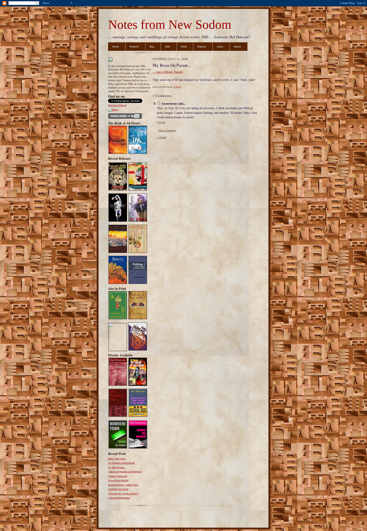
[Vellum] (117, 153)
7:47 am (161, 122)
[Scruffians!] (137, 221)
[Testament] (137, 190)
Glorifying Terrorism (118, 489)
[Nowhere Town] (117, 448)
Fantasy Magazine (117, 476)
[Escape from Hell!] (117, 350)
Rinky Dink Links (117, 458)
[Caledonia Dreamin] (137, 252)
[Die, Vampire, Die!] (117, 416)
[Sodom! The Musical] (138, 448)
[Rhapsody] (117, 252)
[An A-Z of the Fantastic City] (117, 318)
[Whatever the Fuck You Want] (138, 416)
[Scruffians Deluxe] (117, 221)
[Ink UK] (137, 153)
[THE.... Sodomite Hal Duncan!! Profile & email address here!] (110, 61)
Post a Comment (166, 130)
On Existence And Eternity (121, 463)
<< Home (161, 137)
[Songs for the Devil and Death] (137, 318)
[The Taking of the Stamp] (137, 385)
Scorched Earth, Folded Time (123, 485)
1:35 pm (177, 87)
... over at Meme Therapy (168, 72)
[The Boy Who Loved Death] (117, 190)
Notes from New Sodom (169, 24)
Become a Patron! (117, 105)
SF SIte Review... (117, 467)
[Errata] (117, 283)
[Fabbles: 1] (137, 283)
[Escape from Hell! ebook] (137, 350)
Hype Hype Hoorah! (118, 480)
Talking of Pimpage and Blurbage (125, 471)
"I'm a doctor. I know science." (123, 493)
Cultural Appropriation (119, 498)
